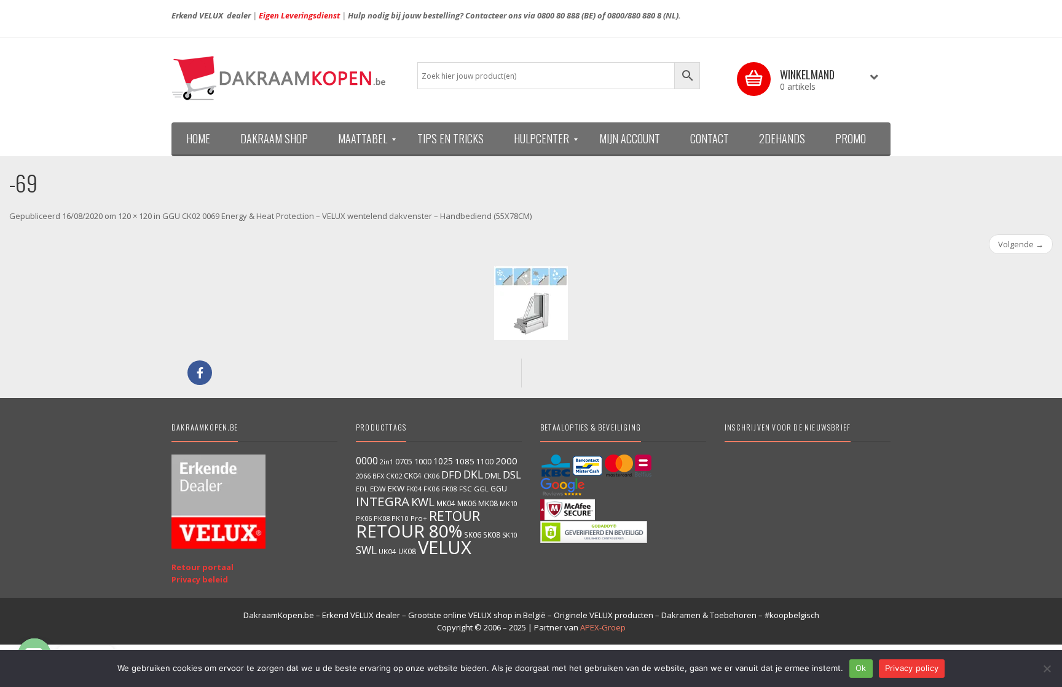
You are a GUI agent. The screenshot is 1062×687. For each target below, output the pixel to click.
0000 (367, 460)
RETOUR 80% (409, 530)
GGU (498, 488)
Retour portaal (202, 567)
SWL (366, 549)
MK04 (445, 503)
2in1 (386, 462)
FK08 (449, 488)
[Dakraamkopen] (285, 78)
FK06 (431, 488)
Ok (861, 668)
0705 (403, 461)
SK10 (509, 534)
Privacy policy (912, 668)
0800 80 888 (558, 15)
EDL (362, 489)
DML (493, 475)
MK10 (508, 503)
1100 (485, 461)
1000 (422, 461)
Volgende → (1021, 244)
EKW (396, 488)
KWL (423, 501)
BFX (378, 475)
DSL (512, 474)
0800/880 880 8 (634, 15)
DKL (473, 474)
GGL (481, 488)
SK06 (472, 534)
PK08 (382, 518)
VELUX (444, 547)
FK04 (414, 489)
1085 (464, 461)
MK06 (466, 503)
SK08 (491, 534)
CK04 (413, 475)
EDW (378, 488)
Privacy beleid (199, 579)
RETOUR (454, 516)
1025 (443, 461)
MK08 (488, 503)
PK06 (364, 518)
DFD (451, 474)
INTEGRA (382, 501)
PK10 (400, 518)
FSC (465, 488)
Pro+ (419, 518)
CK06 (431, 476)
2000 (506, 461)
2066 (363, 476)
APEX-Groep (603, 627)
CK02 (394, 475)
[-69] (531, 303)
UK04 (387, 551)
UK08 (407, 551)
